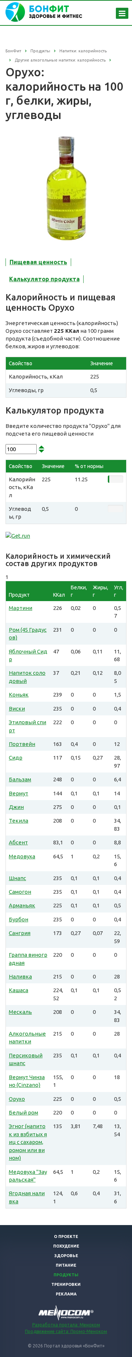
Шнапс (17, 878)
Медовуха (22, 856)
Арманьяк (22, 905)
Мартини (20, 608)
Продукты (66, 1275)
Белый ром (23, 1112)
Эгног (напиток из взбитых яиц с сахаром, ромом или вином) (28, 1142)
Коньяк (19, 694)
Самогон (20, 892)
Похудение (66, 1246)
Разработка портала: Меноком (66, 1324)
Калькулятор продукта (44, 279)
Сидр (15, 757)
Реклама (66, 1294)
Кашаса (18, 990)
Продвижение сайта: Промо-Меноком (66, 1331)
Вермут (18, 793)
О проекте (66, 1236)
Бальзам (20, 779)
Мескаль (20, 1012)
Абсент (18, 842)
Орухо (17, 1099)
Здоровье (66, 1255)
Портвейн (22, 744)
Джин (16, 807)
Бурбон (18, 919)
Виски (17, 708)
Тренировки (66, 1284)
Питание (66, 1265)
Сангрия (19, 933)
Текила (18, 820)
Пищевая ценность (38, 262)
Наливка (20, 976)
